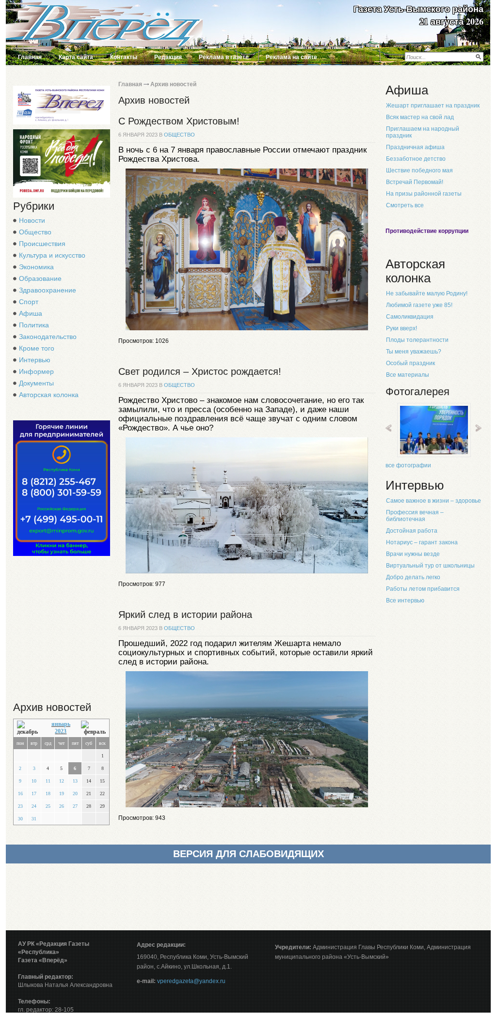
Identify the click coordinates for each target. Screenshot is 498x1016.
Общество (35, 232)
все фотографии (408, 465)
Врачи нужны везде (413, 554)
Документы (36, 383)
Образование (40, 278)
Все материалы (407, 374)
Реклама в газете (224, 57)
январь (60, 724)
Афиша (30, 313)
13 (75, 781)
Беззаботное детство (416, 158)
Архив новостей (173, 84)
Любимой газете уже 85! (419, 305)
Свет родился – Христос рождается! (199, 371)
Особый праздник (410, 363)
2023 (60, 731)
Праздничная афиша (415, 147)
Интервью (34, 360)
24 (34, 806)
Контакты (123, 57)
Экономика (36, 267)
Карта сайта (76, 57)
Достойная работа (411, 530)
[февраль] (93, 728)
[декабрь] (29, 728)
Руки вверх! (401, 328)
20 (75, 793)
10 (34, 781)
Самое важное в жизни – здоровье (433, 500)
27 (75, 806)
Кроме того (36, 348)
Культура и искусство (52, 255)
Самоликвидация (410, 316)
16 (20, 793)
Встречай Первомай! (414, 182)
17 (34, 793)
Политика (34, 325)
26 (61, 806)
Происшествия (42, 243)
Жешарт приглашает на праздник (433, 105)
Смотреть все (405, 205)
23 (20, 806)
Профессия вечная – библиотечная (415, 516)
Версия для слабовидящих (248, 853)
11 (48, 781)
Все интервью (405, 600)
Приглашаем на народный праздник (422, 132)
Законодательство (48, 336)
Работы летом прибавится (423, 588)
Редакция (168, 57)
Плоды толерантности (417, 340)
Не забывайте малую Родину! (426, 293)
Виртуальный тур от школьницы (430, 565)
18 (48, 793)
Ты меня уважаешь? (413, 351)
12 (61, 781)
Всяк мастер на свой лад (420, 117)
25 (48, 806)
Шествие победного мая (419, 170)
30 (20, 818)
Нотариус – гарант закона (422, 542)
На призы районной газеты (424, 193)
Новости (32, 220)
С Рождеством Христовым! (179, 121)
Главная (30, 57)
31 (34, 818)
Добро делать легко (413, 577)
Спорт (28, 302)
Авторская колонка (49, 395)
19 (61, 793)
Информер (36, 371)
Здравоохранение (47, 290)
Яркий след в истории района (185, 614)
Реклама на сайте (291, 57)
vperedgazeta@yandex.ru (191, 981)
